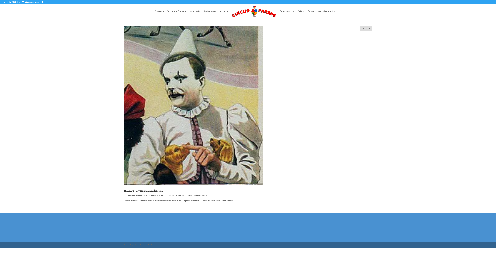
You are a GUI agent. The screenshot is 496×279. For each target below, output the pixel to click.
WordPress (151, 245)
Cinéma (311, 12)
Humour (222, 12)
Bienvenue (159, 12)
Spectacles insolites (326, 12)
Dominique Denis (134, 195)
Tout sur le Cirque (175, 12)
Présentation (195, 12)
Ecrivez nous (210, 12)
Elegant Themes (134, 245)
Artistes (156, 195)
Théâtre (301, 12)
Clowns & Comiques (169, 195)
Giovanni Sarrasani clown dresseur (143, 191)
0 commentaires (200, 195)
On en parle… (286, 12)
